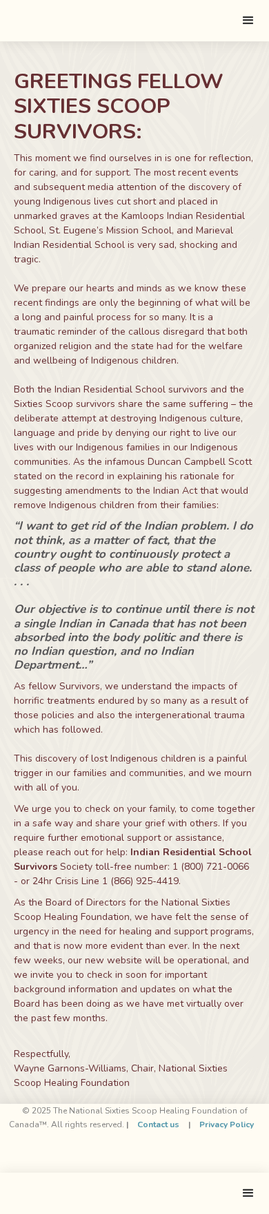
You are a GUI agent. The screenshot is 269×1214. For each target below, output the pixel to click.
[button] (248, 20)
